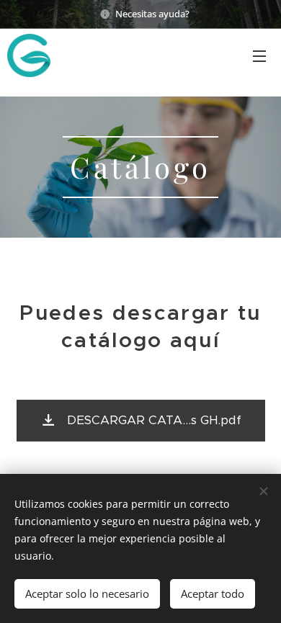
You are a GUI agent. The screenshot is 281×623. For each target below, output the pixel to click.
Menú (259, 55)
